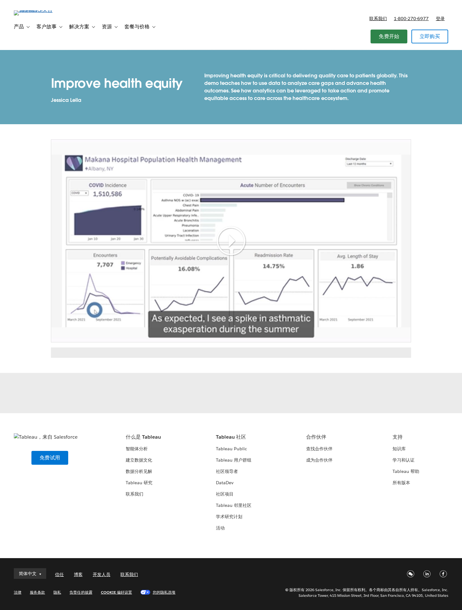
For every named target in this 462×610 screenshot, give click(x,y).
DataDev (225, 482)
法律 (17, 592)
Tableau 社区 (231, 437)
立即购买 (430, 36)
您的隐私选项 (164, 592)
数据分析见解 (139, 471)
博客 (78, 574)
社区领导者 (227, 471)
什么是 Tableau (143, 437)
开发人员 (101, 574)
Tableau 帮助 (406, 471)
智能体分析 (137, 449)
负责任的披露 (80, 592)
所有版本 (401, 482)
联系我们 (378, 18)
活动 (220, 528)
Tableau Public (231, 449)
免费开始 (389, 36)
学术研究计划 (229, 516)
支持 (398, 437)
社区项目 (225, 494)
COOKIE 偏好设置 (116, 592)
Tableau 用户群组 (233, 460)
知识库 (399, 449)
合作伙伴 (316, 437)
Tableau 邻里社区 (233, 505)
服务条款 (37, 592)
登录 (440, 18)
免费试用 (50, 457)
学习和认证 (404, 460)
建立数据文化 (139, 460)
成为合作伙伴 (319, 460)
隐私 (57, 592)
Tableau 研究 (139, 482)
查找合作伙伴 (319, 449)
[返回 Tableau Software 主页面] (37, 10)
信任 (59, 574)
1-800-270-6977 (411, 18)
